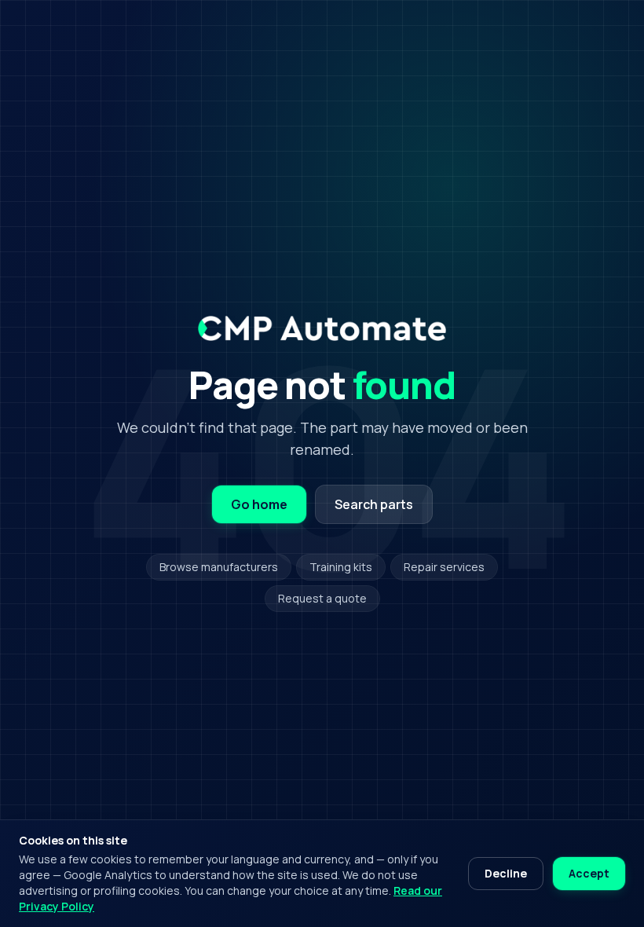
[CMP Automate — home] (322, 328)
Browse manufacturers (218, 566)
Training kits (340, 566)
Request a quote (322, 598)
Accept (589, 873)
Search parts (374, 504)
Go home (259, 504)
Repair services (444, 566)
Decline (506, 873)
